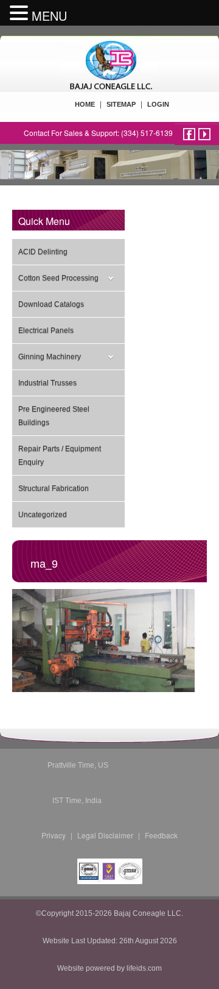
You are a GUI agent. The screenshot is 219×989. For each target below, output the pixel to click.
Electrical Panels (46, 330)
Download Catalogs (51, 304)
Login (158, 104)
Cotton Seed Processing (58, 278)
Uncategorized (42, 514)
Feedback (161, 835)
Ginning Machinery (49, 356)
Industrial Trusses (47, 383)
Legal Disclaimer (105, 835)
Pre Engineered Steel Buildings (53, 416)
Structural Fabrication (53, 488)
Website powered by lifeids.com (109, 968)
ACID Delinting (43, 252)
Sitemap (121, 104)
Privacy (53, 835)
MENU (49, 15)
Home (85, 104)
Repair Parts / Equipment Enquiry (59, 455)
